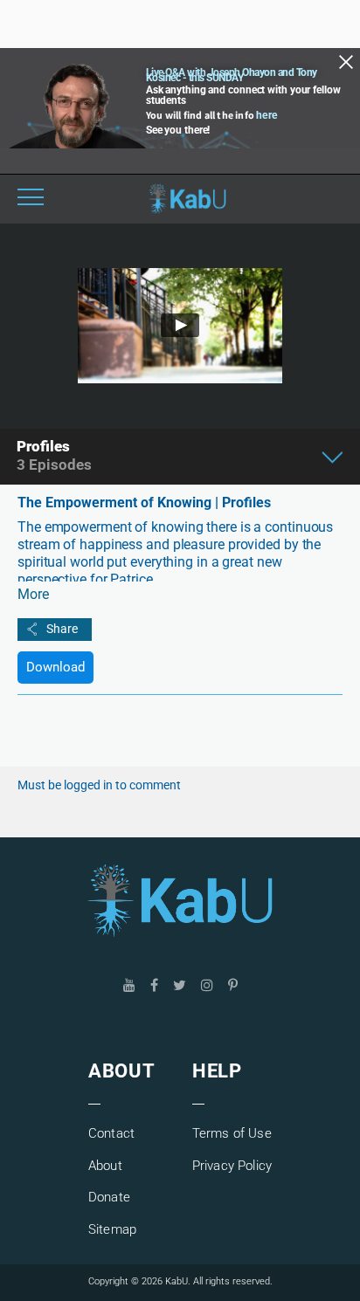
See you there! (178, 130)
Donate (109, 1197)
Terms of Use (232, 1133)
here (266, 115)
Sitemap (112, 1229)
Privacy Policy (232, 1166)
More (33, 594)
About (105, 1166)
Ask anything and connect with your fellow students (243, 95)
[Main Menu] (30, 199)
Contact (111, 1133)
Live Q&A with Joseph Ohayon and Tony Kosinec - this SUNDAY (231, 75)
